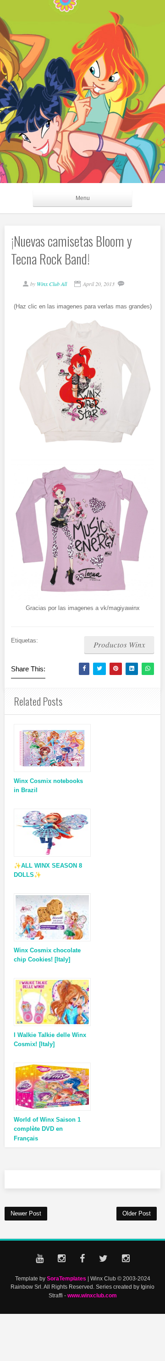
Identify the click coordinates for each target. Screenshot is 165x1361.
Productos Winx (119, 644)
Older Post (136, 1213)
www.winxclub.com (92, 1295)
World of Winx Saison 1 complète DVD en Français (47, 1129)
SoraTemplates (66, 1278)
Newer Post (26, 1213)
